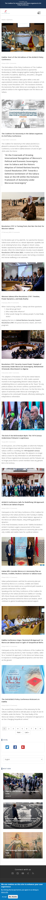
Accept (4, 897)
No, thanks (13, 897)
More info (4, 892)
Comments (13, 63)
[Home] (6, 12)
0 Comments (16, 232)
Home (3, 20)
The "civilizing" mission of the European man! (21, 851)
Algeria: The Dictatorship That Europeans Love (22, 792)
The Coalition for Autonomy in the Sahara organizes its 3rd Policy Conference (23, 4)
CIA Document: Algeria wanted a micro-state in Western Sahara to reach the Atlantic (21, 820)
